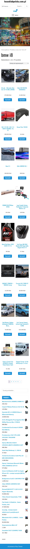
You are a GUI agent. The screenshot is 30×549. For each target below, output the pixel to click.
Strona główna (5, 50)
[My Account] (14, 11)
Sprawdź (8, 99)
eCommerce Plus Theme (15, 546)
